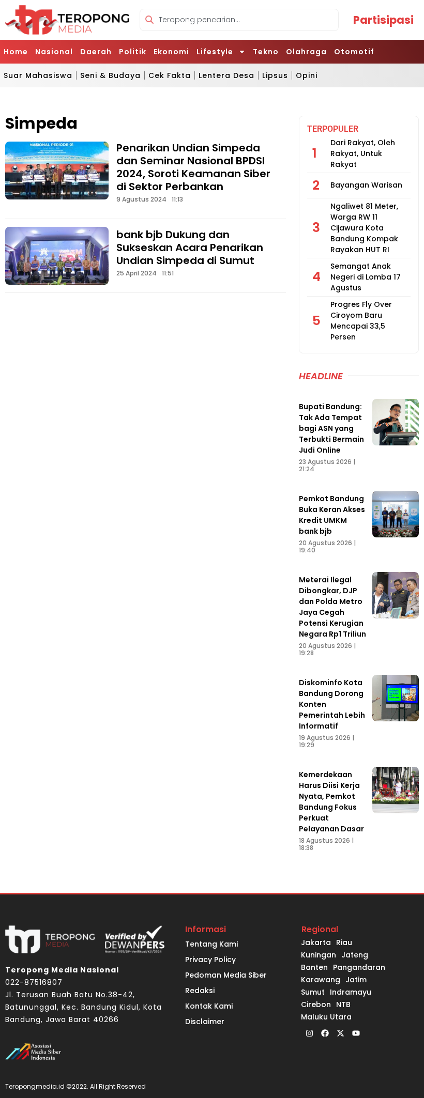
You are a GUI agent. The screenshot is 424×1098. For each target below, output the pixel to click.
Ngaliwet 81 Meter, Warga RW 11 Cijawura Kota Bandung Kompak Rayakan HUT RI (364, 228)
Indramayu (350, 992)
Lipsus (275, 75)
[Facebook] (324, 1033)
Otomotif (354, 52)
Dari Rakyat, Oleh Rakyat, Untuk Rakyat (362, 153)
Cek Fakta (169, 75)
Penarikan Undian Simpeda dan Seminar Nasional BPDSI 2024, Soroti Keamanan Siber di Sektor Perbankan (193, 167)
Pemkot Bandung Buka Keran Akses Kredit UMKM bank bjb (332, 514)
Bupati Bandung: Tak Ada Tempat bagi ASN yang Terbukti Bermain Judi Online (331, 428)
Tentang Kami (211, 944)
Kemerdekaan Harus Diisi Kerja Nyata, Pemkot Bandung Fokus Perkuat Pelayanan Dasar (331, 801)
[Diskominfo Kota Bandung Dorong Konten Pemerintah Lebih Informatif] (395, 698)
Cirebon (316, 1004)
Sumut (313, 992)
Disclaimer (204, 1021)
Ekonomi (171, 52)
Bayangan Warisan (366, 185)
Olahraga (306, 52)
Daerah (96, 52)
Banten (314, 967)
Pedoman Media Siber (226, 975)
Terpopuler (332, 129)
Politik (132, 52)
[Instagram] (309, 1033)
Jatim (356, 980)
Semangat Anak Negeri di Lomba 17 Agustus (365, 277)
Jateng (354, 955)
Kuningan (318, 955)
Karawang (320, 980)
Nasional (54, 52)
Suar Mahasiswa (38, 75)
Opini (306, 75)
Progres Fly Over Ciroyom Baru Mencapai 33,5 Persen (361, 320)
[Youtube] (356, 1033)
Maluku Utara (326, 1017)
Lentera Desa (226, 75)
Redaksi (200, 990)
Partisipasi (383, 19)
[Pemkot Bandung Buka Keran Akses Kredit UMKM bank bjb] (395, 514)
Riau (344, 942)
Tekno (266, 52)
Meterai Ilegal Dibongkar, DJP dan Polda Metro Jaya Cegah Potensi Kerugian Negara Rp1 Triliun (332, 607)
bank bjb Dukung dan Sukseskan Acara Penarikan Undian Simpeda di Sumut (189, 247)
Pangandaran (359, 967)
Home (16, 52)
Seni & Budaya (110, 75)
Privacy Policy (210, 959)
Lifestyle (214, 52)
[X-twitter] (340, 1033)
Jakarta (316, 942)
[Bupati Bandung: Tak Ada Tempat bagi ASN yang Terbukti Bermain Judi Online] (395, 422)
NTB (343, 1004)
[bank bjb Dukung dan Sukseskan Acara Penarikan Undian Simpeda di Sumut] (57, 256)
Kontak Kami (209, 1006)
